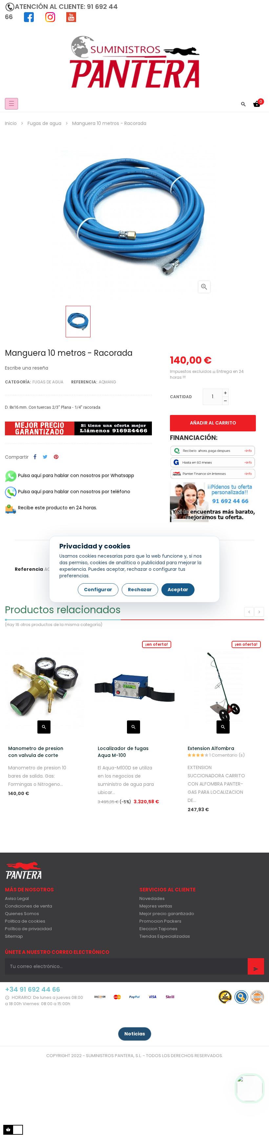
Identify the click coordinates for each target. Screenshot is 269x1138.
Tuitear (45, 457)
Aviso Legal (17, 898)
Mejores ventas (155, 906)
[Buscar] (243, 104)
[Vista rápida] (44, 727)
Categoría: (18, 382)
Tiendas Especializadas (164, 936)
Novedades (152, 898)
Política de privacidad (28, 929)
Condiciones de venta (28, 906)
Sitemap (14, 936)
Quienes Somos (22, 913)
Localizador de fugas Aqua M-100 (123, 752)
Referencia (29, 569)
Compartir (34, 457)
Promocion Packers (160, 921)
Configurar (98, 589)
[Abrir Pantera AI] (249, 1088)
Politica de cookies (25, 921)
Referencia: (84, 382)
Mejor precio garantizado (166, 913)
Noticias (134, 1033)
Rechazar (140, 589)
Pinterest (56, 457)
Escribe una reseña (26, 368)
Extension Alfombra (211, 748)
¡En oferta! (156, 644)
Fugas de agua (47, 382)
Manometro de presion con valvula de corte (35, 752)
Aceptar (178, 589)
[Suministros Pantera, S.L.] (134, 61)
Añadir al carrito (213, 423)
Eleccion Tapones (158, 929)
